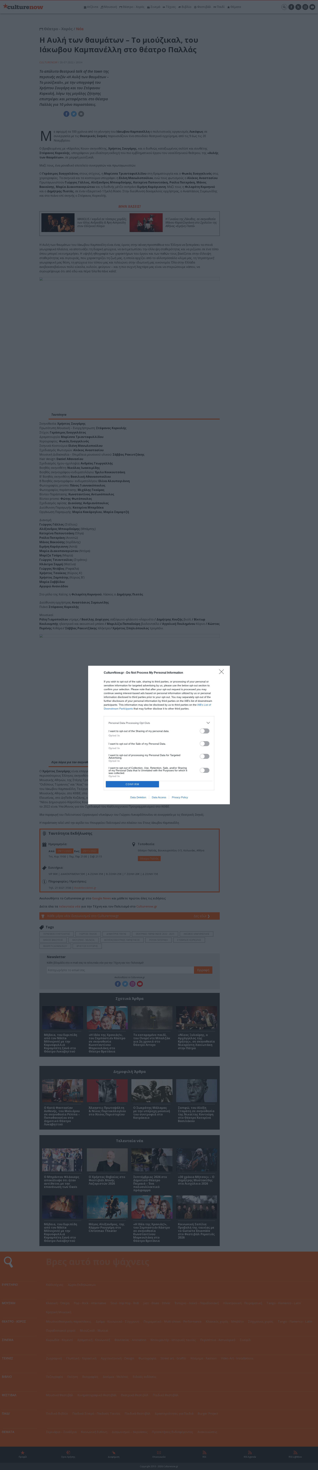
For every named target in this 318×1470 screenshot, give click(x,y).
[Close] (222, 672)
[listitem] (159, 723)
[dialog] (159, 735)
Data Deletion (138, 797)
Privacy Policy (180, 797)
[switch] (204, 730)
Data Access (159, 797)
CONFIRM (132, 784)
